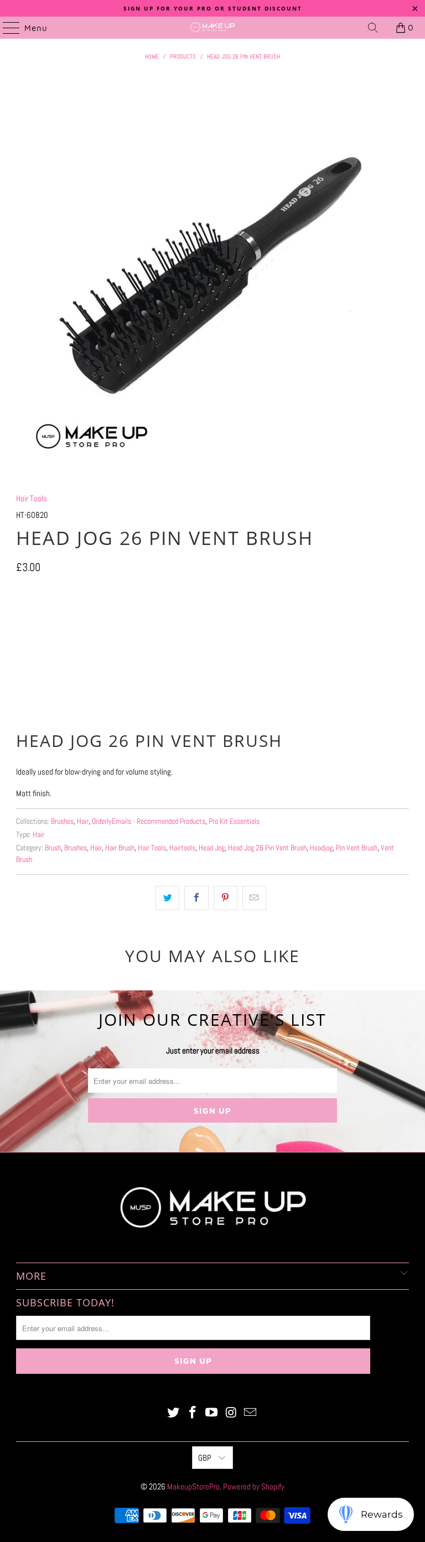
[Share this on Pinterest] (225, 898)
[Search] (372, 28)
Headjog (321, 848)
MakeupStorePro (193, 1486)
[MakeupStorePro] (212, 28)
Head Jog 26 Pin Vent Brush (267, 848)
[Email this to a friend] (254, 898)
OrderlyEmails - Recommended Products (148, 821)
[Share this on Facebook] (196, 898)
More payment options (213, 701)
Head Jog (212, 848)
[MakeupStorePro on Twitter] (173, 1413)
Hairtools (182, 848)
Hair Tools (31, 498)
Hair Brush (119, 848)
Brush (53, 848)
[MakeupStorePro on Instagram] (231, 1413)
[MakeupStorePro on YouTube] (212, 1413)
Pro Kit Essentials (234, 821)
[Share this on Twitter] (167, 898)
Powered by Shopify (253, 1486)
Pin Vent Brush (356, 848)
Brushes (62, 821)
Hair (83, 821)
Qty (20, 591)
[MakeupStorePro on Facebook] (192, 1413)
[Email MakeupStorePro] (250, 1413)
